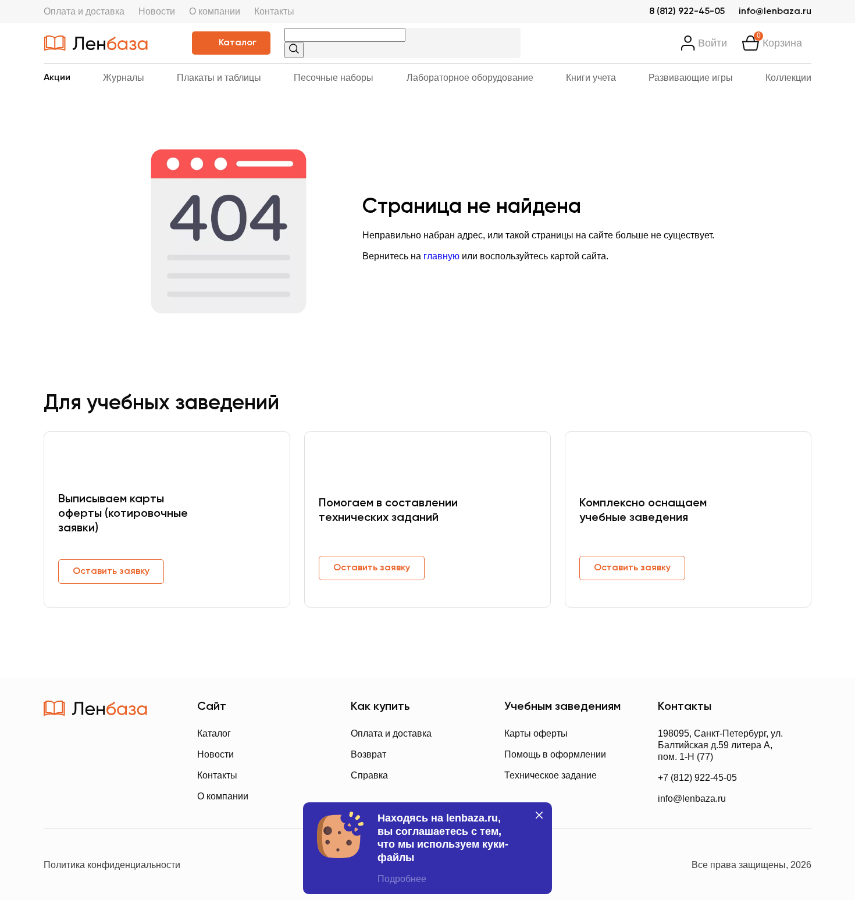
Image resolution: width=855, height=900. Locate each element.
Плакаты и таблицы (219, 78)
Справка (369, 775)
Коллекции (788, 78)
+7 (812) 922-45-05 (697, 778)
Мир (141, 795)
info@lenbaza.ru (775, 11)
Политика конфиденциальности (112, 865)
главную (441, 256)
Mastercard (55, 795)
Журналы (123, 78)
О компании (214, 11)
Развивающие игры (691, 78)
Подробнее (401, 879)
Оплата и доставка (84, 11)
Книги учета (591, 78)
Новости (156, 11)
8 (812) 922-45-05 (687, 11)
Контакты (274, 11)
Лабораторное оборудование (470, 78)
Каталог (237, 43)
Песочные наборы (333, 78)
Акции (57, 78)
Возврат (368, 754)
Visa (95, 795)
